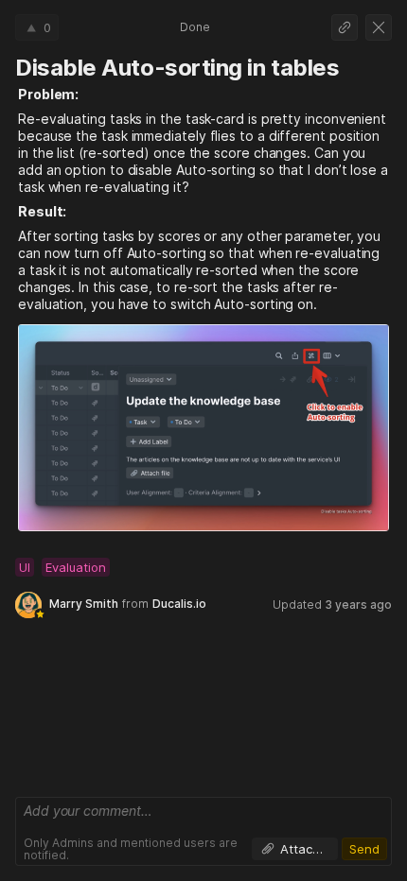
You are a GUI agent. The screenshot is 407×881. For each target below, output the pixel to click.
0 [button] (47, 27)
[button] (344, 27)
